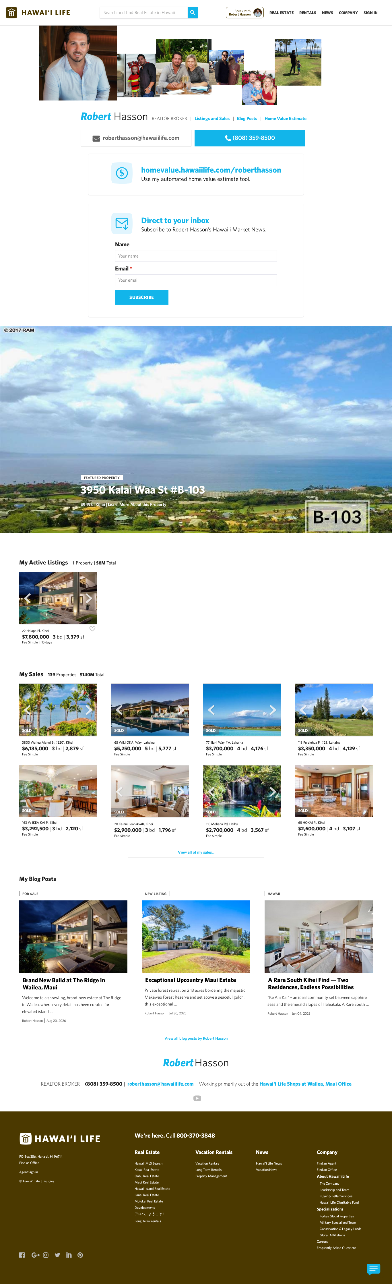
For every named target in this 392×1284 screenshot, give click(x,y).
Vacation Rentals (207, 1163)
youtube (196, 1097)
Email (123, 268)
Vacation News (266, 1169)
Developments (145, 1207)
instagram (45, 1254)
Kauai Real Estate (147, 1169)
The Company (329, 1183)
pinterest (80, 1254)
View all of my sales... (196, 852)
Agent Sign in (28, 1172)
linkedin (68, 1253)
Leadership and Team (335, 1190)
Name (122, 244)
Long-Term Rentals (208, 1169)
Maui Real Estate (146, 1182)
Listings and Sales (212, 118)
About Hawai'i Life (333, 1176)
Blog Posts (247, 118)
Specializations (330, 1208)
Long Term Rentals (148, 1221)
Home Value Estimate (285, 118)
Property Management (211, 1176)
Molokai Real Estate (149, 1201)
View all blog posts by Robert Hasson (196, 1038)
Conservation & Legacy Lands (340, 1229)
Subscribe (141, 297)
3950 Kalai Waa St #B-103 (143, 489)
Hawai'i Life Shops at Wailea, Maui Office (305, 1084)
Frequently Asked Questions (336, 1248)
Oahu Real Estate (147, 1176)
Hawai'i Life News (269, 1163)
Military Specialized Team (338, 1222)
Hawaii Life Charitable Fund (339, 1202)
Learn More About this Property (137, 504)
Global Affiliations (332, 1235)
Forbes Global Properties (337, 1216)
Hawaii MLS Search (148, 1163)
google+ (34, 1254)
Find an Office (29, 1163)
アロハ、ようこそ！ (150, 1214)
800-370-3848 (195, 1135)
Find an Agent (326, 1163)
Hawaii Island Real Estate (152, 1188)
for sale (30, 894)
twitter (57, 1254)
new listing (156, 894)
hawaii (274, 894)
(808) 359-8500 (253, 137)
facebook (21, 1254)
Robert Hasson (32, 1020)
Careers (322, 1241)
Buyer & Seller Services (336, 1196)
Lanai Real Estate (147, 1195)
